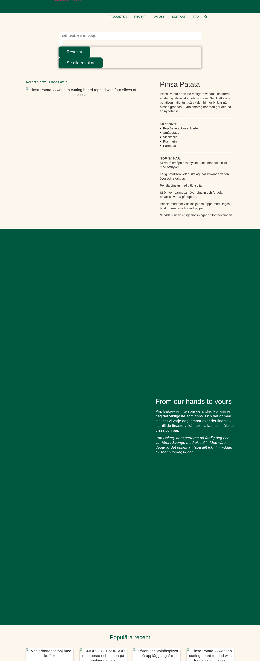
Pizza (43, 82)
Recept (31, 82)
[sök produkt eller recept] (205, 16)
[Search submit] (61, 43)
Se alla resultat (80, 62)
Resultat (74, 52)
